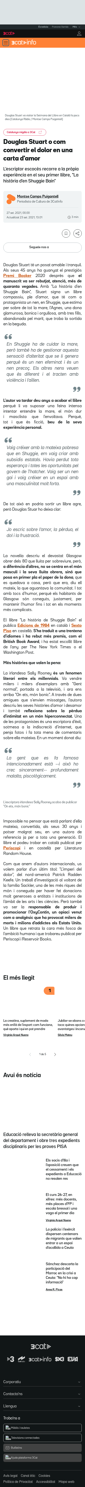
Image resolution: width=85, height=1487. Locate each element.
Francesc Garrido (60, 27)
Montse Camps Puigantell (37, 196)
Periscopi (11, 848)
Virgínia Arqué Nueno (15, 1035)
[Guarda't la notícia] (66, 233)
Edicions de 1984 (34, 625)
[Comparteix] (77, 233)
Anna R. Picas (54, 1289)
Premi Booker (17, 276)
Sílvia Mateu (65, 1035)
